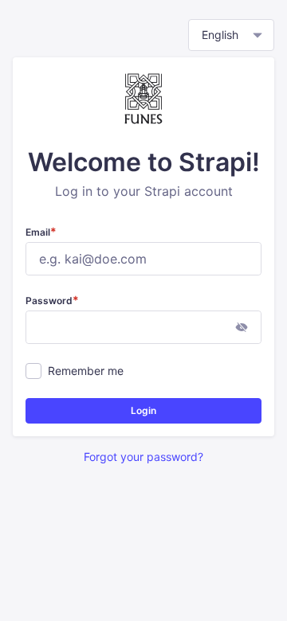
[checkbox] (33, 371)
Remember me (86, 370)
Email (41, 232)
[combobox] (231, 35)
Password (52, 301)
